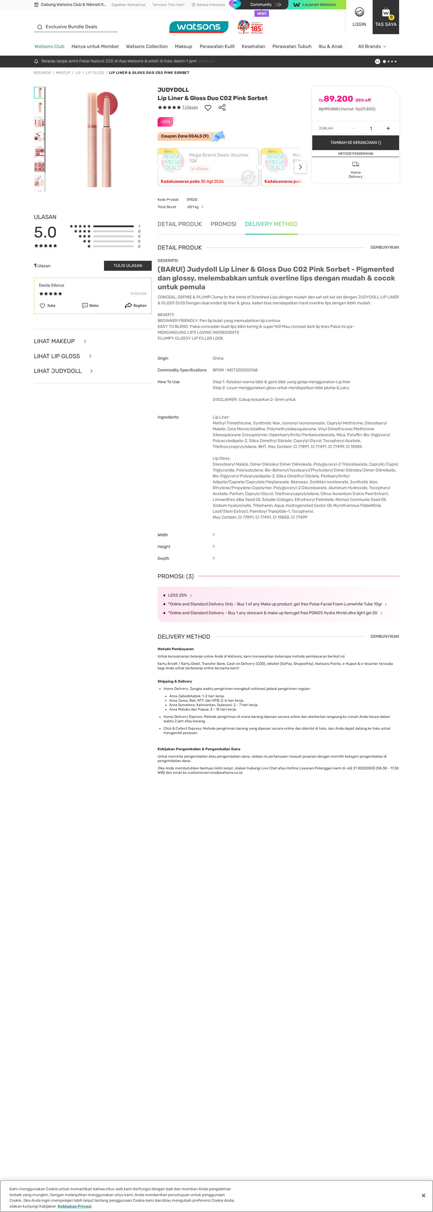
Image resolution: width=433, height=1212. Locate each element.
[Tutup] (423, 1195)
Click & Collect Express (182, 728)
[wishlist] (208, 107)
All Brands (369, 46)
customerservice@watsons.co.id (215, 773)
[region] (216, 1196)
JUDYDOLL (173, 89)
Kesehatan (253, 46)
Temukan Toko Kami (168, 5)
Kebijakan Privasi (74, 1206)
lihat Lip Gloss (57, 356)
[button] (386, 17)
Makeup (183, 46)
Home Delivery (175, 689)
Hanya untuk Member (95, 46)
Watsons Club (49, 46)
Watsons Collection (147, 46)
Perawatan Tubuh (292, 46)
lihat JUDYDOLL (58, 371)
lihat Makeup (55, 341)
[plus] (388, 128)
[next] (300, 167)
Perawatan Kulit (217, 46)
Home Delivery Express (182, 717)
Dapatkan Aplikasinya (128, 5)
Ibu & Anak (331, 46)
